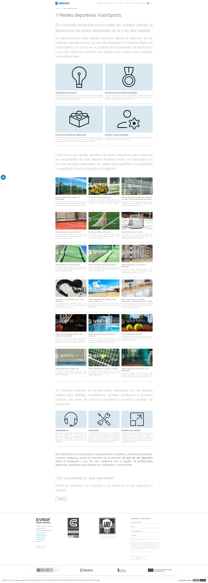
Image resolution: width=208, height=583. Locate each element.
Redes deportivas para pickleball (67, 265)
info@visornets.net (41, 535)
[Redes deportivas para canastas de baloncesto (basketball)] (71, 323)
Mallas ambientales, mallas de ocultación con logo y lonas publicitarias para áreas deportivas (136, 199)
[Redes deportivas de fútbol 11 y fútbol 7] (104, 357)
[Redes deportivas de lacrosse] (104, 220)
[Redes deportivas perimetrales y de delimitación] (137, 357)
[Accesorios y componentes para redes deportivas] (71, 288)
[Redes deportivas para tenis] (137, 323)
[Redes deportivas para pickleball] (71, 253)
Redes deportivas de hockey (132, 232)
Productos (108, 3)
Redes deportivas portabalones (99, 197)
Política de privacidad (136, 549)
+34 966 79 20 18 (40, 537)
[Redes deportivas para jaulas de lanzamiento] (71, 186)
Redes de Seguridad (59, 8)
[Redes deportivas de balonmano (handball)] (137, 253)
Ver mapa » (39, 541)
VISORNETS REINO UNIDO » (41, 546)
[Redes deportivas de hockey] (137, 220)
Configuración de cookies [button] (184, 580)
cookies (10, 580)
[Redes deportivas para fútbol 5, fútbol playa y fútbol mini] (104, 288)
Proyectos (129, 3)
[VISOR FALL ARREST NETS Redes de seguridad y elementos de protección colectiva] (62, 3)
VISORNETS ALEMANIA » (40, 548)
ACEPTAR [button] (203, 580)
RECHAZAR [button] (196, 580)
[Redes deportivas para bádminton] (71, 220)
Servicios (120, 3)
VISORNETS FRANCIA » (40, 547)
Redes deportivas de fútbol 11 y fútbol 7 (103, 369)
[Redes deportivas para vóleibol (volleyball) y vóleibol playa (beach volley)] (137, 288)
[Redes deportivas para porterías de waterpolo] (104, 323)
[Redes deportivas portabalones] (104, 186)
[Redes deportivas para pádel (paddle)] (104, 253)
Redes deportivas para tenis (131, 334)
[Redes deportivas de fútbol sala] (71, 357)
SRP (116, 3)
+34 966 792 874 (40, 539)
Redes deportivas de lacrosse (99, 232)
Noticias (136, 3)
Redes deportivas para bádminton (67, 232)
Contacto (143, 3)
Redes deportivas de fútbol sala (67, 369)
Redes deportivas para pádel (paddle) (102, 265)
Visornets (100, 3)
